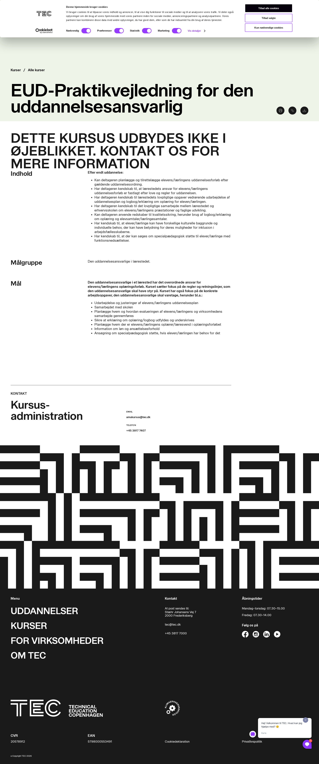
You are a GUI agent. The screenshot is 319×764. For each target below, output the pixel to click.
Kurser (16, 70)
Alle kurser (36, 70)
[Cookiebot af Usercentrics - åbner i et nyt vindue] (44, 30)
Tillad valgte (269, 18)
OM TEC (28, 655)
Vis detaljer (194, 30)
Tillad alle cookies (268, 8)
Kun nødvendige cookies (268, 27)
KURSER (29, 626)
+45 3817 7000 (176, 633)
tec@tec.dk (173, 624)
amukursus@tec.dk (138, 417)
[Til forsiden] (57, 708)
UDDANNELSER (44, 611)
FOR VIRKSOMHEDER (57, 641)
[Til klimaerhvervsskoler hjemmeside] (172, 708)
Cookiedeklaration (177, 741)
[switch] (119, 30)
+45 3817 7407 (136, 430)
